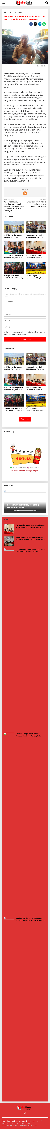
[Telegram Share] (40, 24)
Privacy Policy (26, 1123)
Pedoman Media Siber (28, 1125)
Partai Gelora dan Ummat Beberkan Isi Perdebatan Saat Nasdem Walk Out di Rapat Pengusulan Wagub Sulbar (34, 256)
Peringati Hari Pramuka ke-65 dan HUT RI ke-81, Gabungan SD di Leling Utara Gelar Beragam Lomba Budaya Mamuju (13, 277)
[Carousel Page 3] (20, 510)
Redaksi (5, 1123)
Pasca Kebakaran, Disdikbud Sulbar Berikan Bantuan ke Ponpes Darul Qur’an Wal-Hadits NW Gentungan (14, 205)
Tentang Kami (34, 1121)
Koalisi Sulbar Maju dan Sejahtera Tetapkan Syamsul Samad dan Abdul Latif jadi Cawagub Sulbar (30, 538)
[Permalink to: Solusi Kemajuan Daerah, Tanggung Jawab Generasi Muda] (25, 501)
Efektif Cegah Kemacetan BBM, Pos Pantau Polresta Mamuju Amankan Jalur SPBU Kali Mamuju (36, 277)
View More (25, 419)
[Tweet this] (35, 24)
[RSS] (25, 193)
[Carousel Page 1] (15, 510)
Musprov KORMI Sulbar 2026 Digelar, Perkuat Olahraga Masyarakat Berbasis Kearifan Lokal (35, 236)
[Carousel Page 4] (23, 510)
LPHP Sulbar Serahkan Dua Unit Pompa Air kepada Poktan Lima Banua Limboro (13, 236)
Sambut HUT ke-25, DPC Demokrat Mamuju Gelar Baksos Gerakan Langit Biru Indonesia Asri (31, 919)
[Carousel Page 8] (35, 510)
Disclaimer (15, 1123)
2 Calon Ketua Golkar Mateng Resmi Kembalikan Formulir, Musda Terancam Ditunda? (30, 550)
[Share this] (31, 24)
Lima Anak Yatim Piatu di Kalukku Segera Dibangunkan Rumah (36, 203)
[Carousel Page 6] (29, 510)
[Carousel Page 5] (26, 510)
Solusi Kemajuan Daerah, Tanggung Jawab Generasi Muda (22, 506)
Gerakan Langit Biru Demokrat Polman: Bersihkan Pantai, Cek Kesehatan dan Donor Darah (28, 735)
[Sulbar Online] (25, 2)
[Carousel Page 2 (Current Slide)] (18, 510)
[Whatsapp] (44, 24)
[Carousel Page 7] (32, 510)
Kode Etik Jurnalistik (9, 1125)
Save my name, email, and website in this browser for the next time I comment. (24, 333)
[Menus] (4, 3)
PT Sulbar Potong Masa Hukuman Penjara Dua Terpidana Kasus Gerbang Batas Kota (13, 256)
